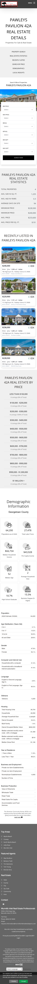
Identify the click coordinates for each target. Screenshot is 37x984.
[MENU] (34, 3)
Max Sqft (6, 148)
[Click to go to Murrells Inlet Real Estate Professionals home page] (9, 4)
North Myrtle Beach (10, 842)
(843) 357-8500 (10, 919)
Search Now (18, 158)
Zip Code (6, 888)
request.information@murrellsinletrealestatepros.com (18, 924)
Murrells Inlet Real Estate (12, 929)
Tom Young (7, 867)
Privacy (5, 936)
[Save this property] (33, 249)
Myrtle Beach (8, 836)
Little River (7, 845)
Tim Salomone (8, 864)
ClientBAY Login (24, 936)
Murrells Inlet (8, 848)
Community (7, 891)
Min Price (6, 106)
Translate (20, 972)
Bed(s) (5, 123)
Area (5, 894)
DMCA (17, 936)
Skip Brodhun (8, 858)
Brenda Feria (8, 870)
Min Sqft (5, 140)
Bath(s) (5, 131)
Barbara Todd (8, 861)
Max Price (6, 114)
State (5, 880)
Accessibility (11, 936)
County (6, 883)
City (5, 886)
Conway (6, 839)
